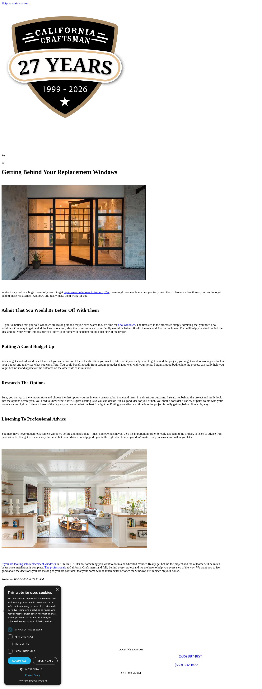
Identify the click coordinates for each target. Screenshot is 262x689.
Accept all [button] (19, 660)
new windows (126, 324)
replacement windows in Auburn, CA (86, 292)
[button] (33, 669)
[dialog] (32, 635)
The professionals (55, 567)
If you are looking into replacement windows (29, 564)
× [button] (57, 589)
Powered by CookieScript (32, 681)
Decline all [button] (45, 660)
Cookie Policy (32, 675)
